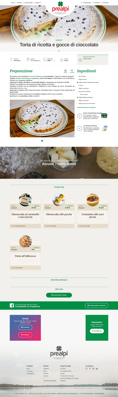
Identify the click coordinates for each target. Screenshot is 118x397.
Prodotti (19, 2)
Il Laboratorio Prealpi (67, 376)
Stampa (65, 72)
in (97, 368)
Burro (28, 368)
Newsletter (88, 2)
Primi (45, 371)
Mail (86, 368)
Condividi (72, 72)
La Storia (63, 368)
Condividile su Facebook (27, 306)
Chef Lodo (87, 59)
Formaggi (30, 371)
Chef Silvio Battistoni (59, 280)
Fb (90, 368)
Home (12, 2)
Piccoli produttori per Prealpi (69, 378)
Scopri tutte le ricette (60, 295)
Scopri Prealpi (29, 2)
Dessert (45, 376)
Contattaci (97, 2)
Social (106, 2)
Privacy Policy (99, 393)
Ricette (37, 2)
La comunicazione (65, 371)
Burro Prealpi (19, 226)
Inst (93, 368)
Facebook (25, 327)
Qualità (62, 373)
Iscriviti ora (97, 331)
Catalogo (63, 381)
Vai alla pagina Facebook (97, 305)
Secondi (45, 373)
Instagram (25, 334)
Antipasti (46, 368)
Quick (24, 226)
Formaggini (30, 373)
